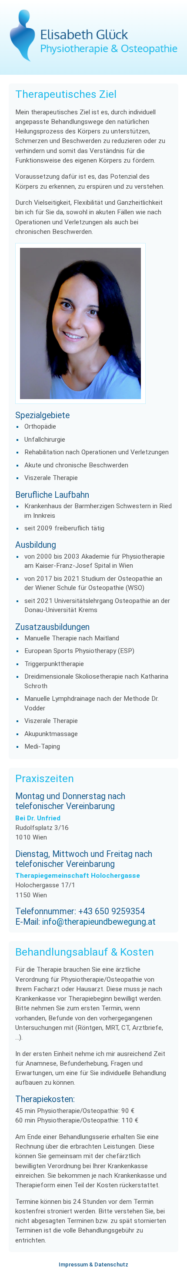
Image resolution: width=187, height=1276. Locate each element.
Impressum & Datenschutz (93, 1264)
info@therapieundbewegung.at (99, 922)
